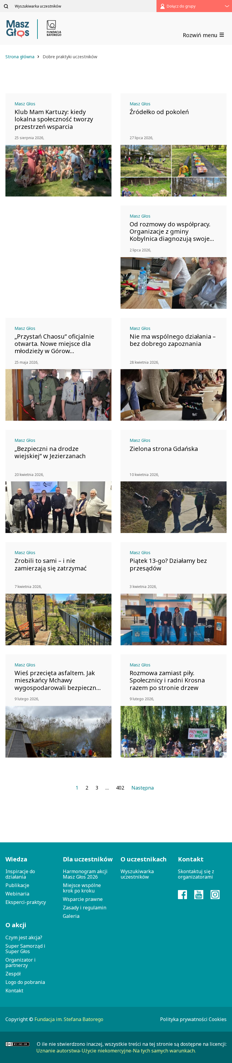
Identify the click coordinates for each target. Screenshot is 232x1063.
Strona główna (20, 56)
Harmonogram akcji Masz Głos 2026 (85, 874)
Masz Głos (24, 104)
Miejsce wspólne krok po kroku (82, 888)
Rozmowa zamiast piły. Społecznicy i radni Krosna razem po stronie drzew (167, 680)
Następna (142, 787)
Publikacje (17, 885)
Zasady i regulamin (84, 907)
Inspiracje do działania (20, 874)
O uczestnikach (144, 859)
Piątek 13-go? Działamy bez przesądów (168, 564)
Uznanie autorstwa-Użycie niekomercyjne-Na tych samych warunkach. (116, 1050)
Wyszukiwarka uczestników (137, 874)
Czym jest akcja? (23, 937)
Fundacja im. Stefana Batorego (68, 1019)
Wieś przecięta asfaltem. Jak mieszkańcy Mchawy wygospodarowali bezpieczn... (57, 680)
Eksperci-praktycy (25, 902)
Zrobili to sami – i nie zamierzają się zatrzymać (50, 564)
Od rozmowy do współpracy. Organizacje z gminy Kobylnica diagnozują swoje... (172, 231)
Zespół (13, 973)
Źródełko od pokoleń (159, 112)
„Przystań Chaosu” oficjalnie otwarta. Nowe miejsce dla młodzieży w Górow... (54, 344)
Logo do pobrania (25, 982)
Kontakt (14, 990)
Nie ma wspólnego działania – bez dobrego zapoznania (173, 340)
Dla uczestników (87, 859)
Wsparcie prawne (83, 899)
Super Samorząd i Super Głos (25, 949)
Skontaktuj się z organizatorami (196, 874)
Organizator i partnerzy (20, 962)
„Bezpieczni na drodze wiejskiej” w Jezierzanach (50, 452)
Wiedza (16, 859)
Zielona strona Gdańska (164, 448)
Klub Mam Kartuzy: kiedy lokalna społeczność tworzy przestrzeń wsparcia (53, 119)
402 (120, 787)
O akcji (15, 925)
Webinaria (17, 893)
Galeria (71, 916)
